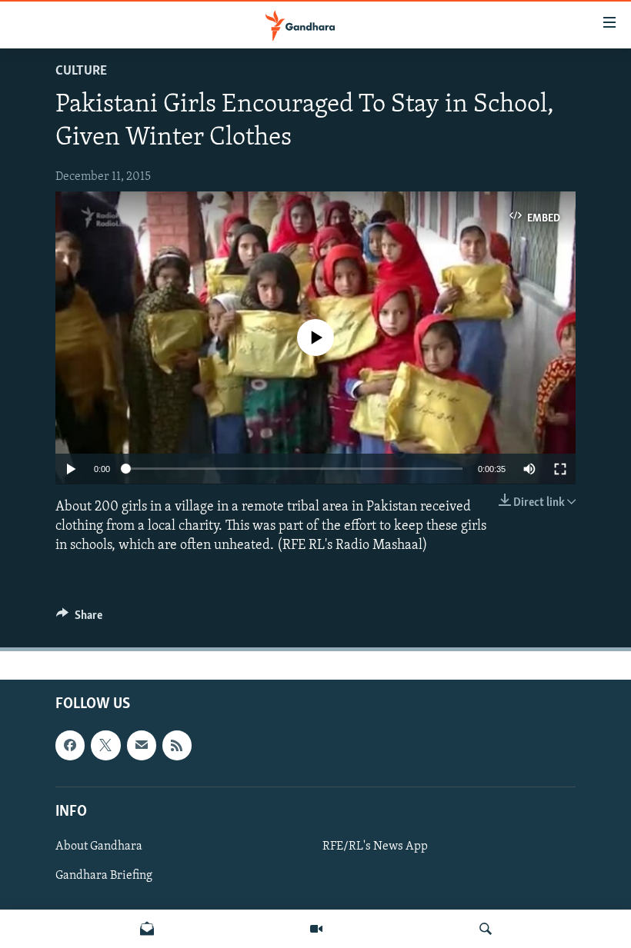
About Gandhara (98, 846)
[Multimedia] (316, 929)
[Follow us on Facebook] (70, 745)
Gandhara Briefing (103, 876)
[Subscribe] (141, 745)
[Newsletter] (147, 929)
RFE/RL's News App (375, 846)
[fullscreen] (560, 469)
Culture (81, 71)
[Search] (485, 929)
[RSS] (177, 745)
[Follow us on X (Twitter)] (105, 745)
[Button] (79, 619)
